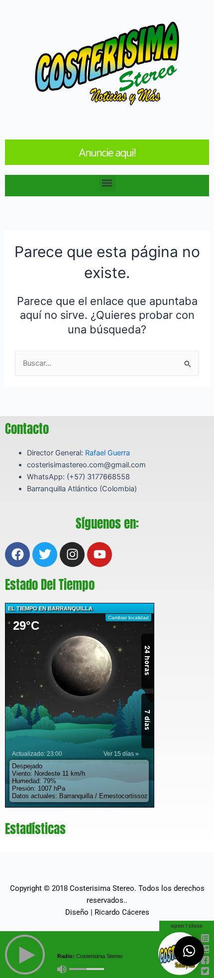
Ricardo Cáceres (122, 912)
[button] (107, 183)
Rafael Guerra (107, 452)
